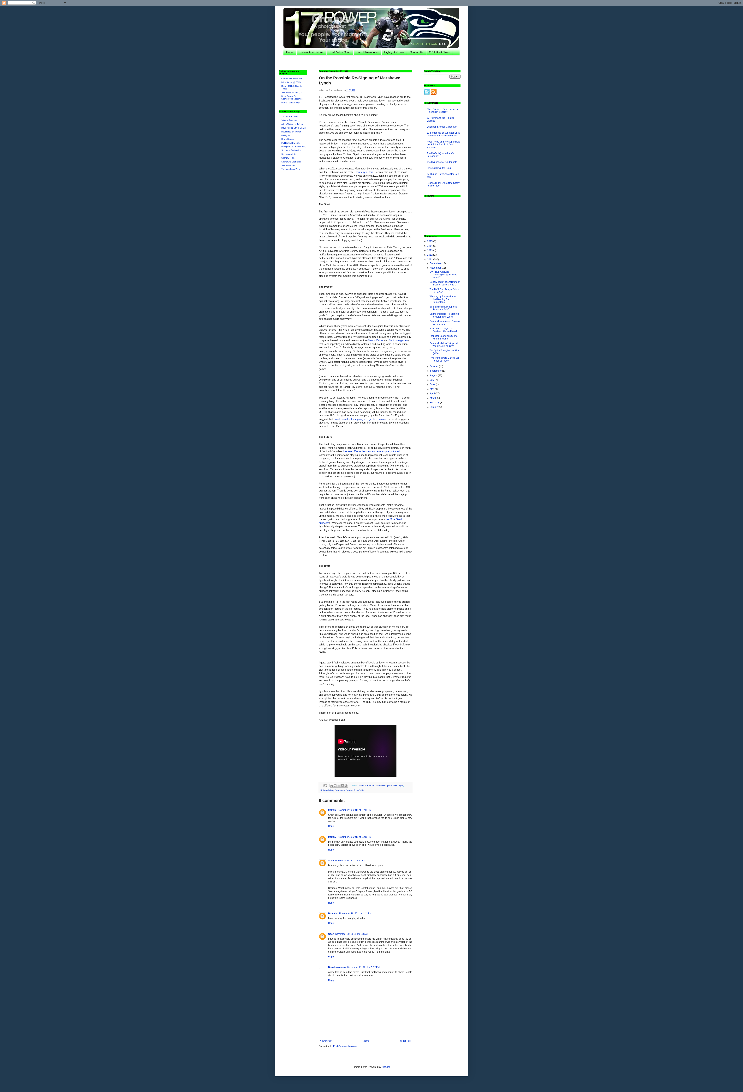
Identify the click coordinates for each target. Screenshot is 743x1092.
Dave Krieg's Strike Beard (293, 128)
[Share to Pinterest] (346, 786)
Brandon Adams (337, 967)
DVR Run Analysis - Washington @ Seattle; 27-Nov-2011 (445, 275)
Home (290, 52)
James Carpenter (366, 785)
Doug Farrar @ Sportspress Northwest (292, 97)
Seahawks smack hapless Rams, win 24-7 (443, 308)
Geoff (331, 934)
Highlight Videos (394, 52)
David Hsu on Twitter (291, 132)
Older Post (405, 1041)
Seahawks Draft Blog (291, 162)
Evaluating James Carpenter (442, 126)
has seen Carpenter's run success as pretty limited (371, 451)
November (436, 267)
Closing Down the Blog (439, 168)
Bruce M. (333, 913)
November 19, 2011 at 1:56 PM (351, 860)
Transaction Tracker (311, 52)
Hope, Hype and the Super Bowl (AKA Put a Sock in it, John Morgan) (444, 144)
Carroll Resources (367, 52)
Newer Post (326, 1041)
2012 (430, 254)
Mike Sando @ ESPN (291, 82)
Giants (371, 340)
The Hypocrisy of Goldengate (442, 162)
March (433, 398)
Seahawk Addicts (289, 154)
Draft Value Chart (340, 52)
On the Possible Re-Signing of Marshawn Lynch (444, 315)
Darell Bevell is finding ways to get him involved (360, 419)
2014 (430, 245)
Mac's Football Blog (290, 102)
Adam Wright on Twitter (292, 124)
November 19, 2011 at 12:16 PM (354, 837)
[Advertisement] (373, 62)
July (432, 380)
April (432, 393)
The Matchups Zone (290, 169)
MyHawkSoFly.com (290, 143)
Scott (331, 860)
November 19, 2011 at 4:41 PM (355, 913)
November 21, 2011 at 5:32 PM (363, 967)
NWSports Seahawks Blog (293, 146)
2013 (430, 250)
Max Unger (398, 785)
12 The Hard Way (289, 116)
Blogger (386, 1067)
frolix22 (332, 810)
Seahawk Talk (287, 158)
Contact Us (416, 52)
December (436, 263)
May (432, 389)
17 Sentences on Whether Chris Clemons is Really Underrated (443, 134)
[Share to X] (339, 786)
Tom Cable (359, 790)
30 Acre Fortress (289, 120)
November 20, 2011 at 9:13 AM (351, 934)
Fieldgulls (285, 135)
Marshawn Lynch (384, 785)
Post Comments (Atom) (345, 1046)
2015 (430, 241)
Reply (331, 826)
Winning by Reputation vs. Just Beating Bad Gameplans (443, 299)
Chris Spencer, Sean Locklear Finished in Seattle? (442, 110)
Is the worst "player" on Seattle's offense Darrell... (444, 330)
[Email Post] (325, 785)
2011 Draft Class (439, 52)
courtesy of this (364, 172)
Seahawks (340, 790)
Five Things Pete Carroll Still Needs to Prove (444, 359)
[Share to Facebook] (342, 786)
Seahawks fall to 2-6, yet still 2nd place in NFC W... (444, 344)
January (434, 407)
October (434, 366)
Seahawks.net (288, 165)
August (434, 375)
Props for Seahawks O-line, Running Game (444, 337)
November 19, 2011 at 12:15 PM (354, 810)
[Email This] (331, 786)
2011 (430, 259)
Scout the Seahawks (291, 150)
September (436, 370)
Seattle (349, 790)
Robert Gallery (327, 790)
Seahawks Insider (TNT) (293, 92)
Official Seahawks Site (291, 78)
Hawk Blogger (287, 139)
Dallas (379, 340)
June (433, 384)
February (435, 402)
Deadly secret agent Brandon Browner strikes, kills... (445, 283)
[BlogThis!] (335, 786)
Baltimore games (398, 340)
